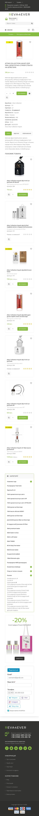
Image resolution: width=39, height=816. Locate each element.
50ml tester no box (12, 533)
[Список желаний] (29, 30)
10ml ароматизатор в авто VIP (15, 407)
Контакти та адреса (12, 770)
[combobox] (11, 692)
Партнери (9, 767)
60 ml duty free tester (13, 545)
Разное (9, 575)
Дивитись (19, 658)
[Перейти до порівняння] (7, 97)
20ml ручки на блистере (14, 318)
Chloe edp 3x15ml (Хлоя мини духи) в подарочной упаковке (19, 586)
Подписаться (13, 670)
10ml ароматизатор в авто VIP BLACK (17, 184)
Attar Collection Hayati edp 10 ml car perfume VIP (18, 404)
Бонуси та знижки (12, 787)
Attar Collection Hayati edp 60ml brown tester (19, 270)
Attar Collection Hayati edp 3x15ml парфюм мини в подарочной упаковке (19, 226)
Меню (9, 30)
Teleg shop (15, 706)
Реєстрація (9, 783)
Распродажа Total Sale (14, 486)
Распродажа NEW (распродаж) (17, 562)
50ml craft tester (12, 537)
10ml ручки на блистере (14, 507)
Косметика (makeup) (13, 567)
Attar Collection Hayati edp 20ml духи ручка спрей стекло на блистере (18, 315)
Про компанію (11, 759)
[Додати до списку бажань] (30, 42)
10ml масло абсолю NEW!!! (14, 451)
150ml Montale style (13, 558)
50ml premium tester (13, 528)
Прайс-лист (9, 763)
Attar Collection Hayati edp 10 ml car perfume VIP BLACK (18, 181)
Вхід (7, 779)
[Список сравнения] (33, 30)
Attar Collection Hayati (15, 127)
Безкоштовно (10, 794)
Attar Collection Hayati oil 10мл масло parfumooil (19, 448)
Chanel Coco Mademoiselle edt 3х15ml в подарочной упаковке (19, 602)
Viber (26, 698)
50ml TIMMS (11, 541)
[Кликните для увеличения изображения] (19, 49)
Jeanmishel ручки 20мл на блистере (18, 520)
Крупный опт (11, 490)
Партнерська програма (13, 790)
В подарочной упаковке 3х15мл (16, 229)
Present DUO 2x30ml (13, 554)
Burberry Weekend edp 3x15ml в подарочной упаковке (18, 596)
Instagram (15, 702)
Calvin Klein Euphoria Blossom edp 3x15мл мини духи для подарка (18, 608)
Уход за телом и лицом (14, 571)
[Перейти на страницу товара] (19, 167)
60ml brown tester (12, 273)
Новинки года (11, 481)
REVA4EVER (19, 14)
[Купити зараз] (30, 93)
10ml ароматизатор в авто (14, 363)
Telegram (15, 698)
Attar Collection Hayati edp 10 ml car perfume (18, 360)
